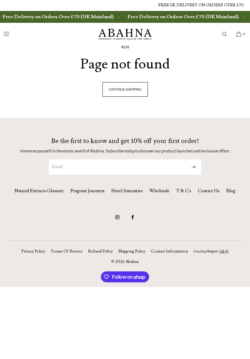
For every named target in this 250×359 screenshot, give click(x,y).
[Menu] (11, 34)
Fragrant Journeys (87, 191)
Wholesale (159, 191)
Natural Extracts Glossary (39, 191)
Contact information (169, 251)
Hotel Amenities (127, 191)
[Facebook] (132, 220)
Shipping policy (131, 251)
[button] (224, 34)
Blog (230, 191)
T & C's (183, 191)
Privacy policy (33, 251)
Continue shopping (125, 89)
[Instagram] (117, 220)
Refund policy (100, 251)
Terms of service (67, 251)
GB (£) (224, 251)
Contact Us (209, 191)
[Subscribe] (193, 167)
